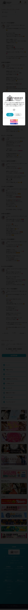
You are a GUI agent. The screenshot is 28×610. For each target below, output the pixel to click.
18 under (18, 115)
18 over (10, 115)
